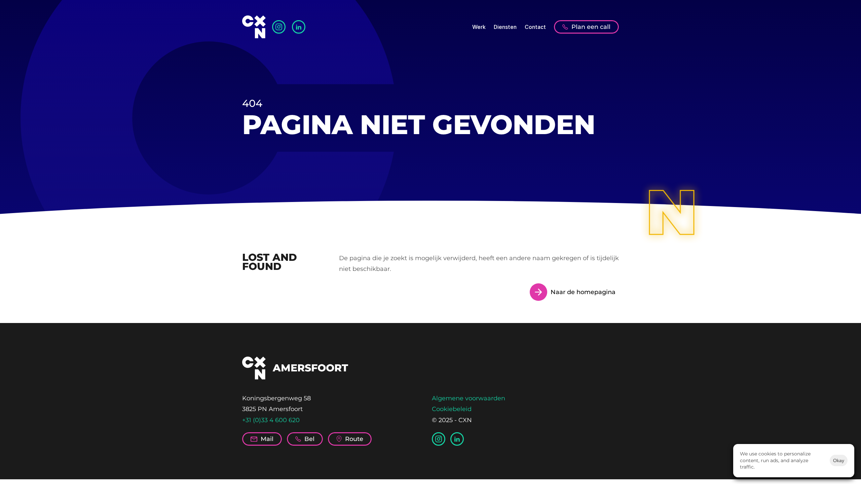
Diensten (505, 27)
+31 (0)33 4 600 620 (271, 420)
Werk (479, 27)
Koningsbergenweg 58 (276, 398)
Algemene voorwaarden (468, 398)
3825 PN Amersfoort (272, 409)
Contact (535, 27)
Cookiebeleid (452, 409)
